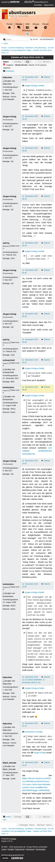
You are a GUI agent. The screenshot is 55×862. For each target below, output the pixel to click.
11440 (13, 779)
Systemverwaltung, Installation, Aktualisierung (27, 48)
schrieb (40, 85)
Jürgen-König (30, 85)
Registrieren (49, 5)
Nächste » (47, 62)
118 (12, 130)
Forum (19, 24)
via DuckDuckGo (47, 39)
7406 (13, 93)
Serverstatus (41, 849)
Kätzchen (7, 77)
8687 (13, 382)
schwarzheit (9, 360)
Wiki (27, 24)
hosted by (5, 2)
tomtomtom (8, 387)
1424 (13, 258)
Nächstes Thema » (45, 825)
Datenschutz (20, 849)
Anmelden (38, 5)
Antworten (10, 71)
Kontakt (11, 849)
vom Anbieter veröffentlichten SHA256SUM (37, 451)
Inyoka (13, 839)
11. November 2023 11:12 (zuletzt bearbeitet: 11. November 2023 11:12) (33, 680)
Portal (9, 24)
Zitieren (47, 77)
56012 (13, 409)
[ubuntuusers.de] (19, 15)
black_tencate (9, 762)
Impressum (30, 849)
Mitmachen (27, 30)
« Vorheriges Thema (26, 825)
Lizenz (3, 849)
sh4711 (6, 243)
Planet (45, 24)
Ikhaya (36, 24)
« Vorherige (16, 62)
